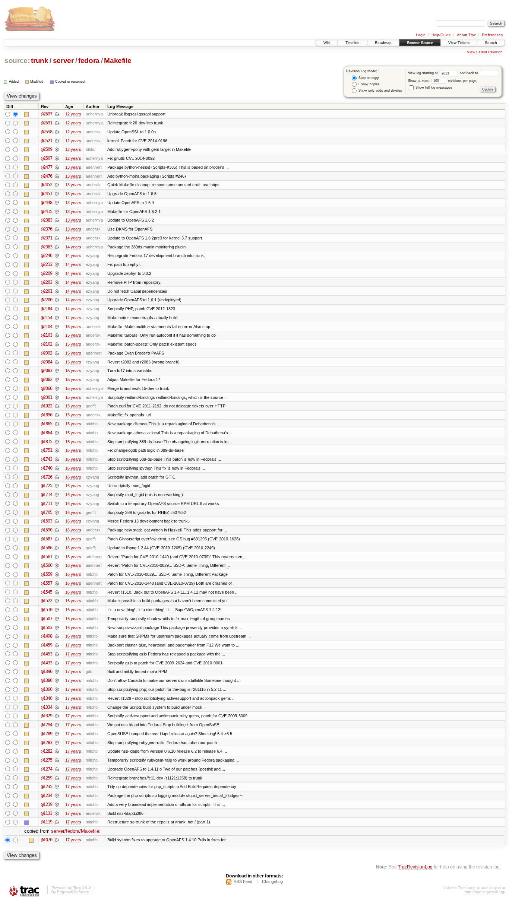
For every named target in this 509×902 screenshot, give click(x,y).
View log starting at (423, 73)
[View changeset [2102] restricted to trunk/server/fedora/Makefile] (57, 344)
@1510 (46, 609)
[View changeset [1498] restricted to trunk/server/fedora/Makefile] (57, 636)
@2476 (46, 176)
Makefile (117, 60)
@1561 (46, 556)
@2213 (46, 264)
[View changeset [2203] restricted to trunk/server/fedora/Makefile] (57, 282)
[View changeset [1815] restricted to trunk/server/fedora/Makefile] (57, 441)
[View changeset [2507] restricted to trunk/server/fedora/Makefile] (57, 158)
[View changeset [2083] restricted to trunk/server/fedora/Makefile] (57, 370)
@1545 (46, 592)
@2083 (46, 370)
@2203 (46, 282)
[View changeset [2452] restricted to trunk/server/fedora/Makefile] (57, 184)
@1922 (46, 406)
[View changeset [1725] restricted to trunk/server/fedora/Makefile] (57, 485)
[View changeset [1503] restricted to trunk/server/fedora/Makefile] (57, 627)
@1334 (46, 707)
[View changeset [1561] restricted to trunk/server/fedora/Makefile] (57, 556)
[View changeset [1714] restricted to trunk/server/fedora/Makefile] (57, 494)
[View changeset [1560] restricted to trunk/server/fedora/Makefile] (57, 565)
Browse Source (420, 43)
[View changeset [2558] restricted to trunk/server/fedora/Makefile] (57, 131)
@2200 (46, 299)
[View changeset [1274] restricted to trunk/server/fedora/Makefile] (57, 769)
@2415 (46, 211)
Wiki (326, 43)
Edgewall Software (73, 892)
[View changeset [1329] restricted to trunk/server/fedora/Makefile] (57, 715)
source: (17, 60)
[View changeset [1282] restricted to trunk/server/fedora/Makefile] (57, 751)
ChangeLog (272, 881)
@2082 (46, 379)
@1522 (46, 600)
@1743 (46, 459)
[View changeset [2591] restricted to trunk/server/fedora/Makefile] (57, 123)
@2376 (46, 229)
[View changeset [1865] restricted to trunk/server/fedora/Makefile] (57, 423)
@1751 (46, 450)
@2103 (46, 335)
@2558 (46, 131)
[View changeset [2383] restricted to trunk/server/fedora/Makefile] (57, 220)
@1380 (46, 680)
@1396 (46, 671)
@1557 (46, 583)
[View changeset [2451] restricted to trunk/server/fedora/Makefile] (57, 193)
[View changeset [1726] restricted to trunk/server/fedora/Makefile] (57, 477)
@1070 (46, 839)
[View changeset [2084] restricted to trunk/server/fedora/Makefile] (57, 362)
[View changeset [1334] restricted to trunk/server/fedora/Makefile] (57, 707)
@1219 (46, 804)
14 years (73, 238)
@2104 (46, 326)
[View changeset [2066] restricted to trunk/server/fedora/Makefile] (57, 388)
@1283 (46, 742)
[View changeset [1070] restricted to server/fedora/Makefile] (57, 839)
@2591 (46, 123)
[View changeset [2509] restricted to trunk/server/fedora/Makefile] (57, 149)
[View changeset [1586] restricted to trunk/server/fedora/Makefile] (57, 547)
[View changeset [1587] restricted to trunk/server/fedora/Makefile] (57, 538)
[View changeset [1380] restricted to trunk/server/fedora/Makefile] (57, 680)
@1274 (46, 769)
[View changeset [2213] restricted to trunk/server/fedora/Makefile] (57, 264)
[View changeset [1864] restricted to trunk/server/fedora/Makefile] (57, 432)
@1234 (46, 795)
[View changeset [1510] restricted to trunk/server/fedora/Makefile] (57, 609)
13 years (73, 167)
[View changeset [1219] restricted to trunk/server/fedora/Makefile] (57, 804)
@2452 (46, 184)
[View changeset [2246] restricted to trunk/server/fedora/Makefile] (57, 255)
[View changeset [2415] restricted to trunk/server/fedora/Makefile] (57, 211)
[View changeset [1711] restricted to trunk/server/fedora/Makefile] (57, 503)
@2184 (46, 308)
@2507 (46, 158)
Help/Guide (441, 35)
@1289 (46, 733)
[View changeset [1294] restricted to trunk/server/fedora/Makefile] (57, 724)
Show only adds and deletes (379, 90)
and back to (469, 73)
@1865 (46, 423)
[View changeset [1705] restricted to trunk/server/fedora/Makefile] (57, 512)
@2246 (46, 255)
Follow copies (368, 84)
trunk (39, 60)
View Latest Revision (485, 52)
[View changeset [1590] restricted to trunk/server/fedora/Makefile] (57, 530)
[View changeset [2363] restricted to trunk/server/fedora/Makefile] (57, 247)
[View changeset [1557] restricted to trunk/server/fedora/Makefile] (57, 583)
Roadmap (383, 43)
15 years (73, 326)
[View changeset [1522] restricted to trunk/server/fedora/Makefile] (57, 600)
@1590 (46, 530)
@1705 (46, 512)
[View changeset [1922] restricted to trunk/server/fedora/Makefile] (57, 406)
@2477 (46, 167)
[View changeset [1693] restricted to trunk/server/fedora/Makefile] (57, 521)
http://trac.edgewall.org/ (485, 892)
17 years (73, 645)
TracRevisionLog (415, 866)
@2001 (46, 397)
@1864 (46, 432)
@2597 (46, 114)
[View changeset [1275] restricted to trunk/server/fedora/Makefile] (57, 760)
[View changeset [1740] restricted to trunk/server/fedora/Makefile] (57, 468)
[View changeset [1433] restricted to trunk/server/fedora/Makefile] (57, 663)
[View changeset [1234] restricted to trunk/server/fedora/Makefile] (57, 795)
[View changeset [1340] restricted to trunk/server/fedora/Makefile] (57, 698)
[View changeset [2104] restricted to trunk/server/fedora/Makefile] (57, 326)
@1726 (46, 477)
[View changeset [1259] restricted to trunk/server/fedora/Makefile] (57, 778)
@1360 (46, 689)
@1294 (46, 724)
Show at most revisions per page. (442, 81)
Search (491, 43)
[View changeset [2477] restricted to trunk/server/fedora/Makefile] (57, 167)
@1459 (46, 645)
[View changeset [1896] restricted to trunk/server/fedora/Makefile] (57, 414)
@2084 (46, 362)
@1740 (46, 468)
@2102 (46, 344)
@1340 (46, 698)
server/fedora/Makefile (75, 831)
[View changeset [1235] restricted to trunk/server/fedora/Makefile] (57, 786)
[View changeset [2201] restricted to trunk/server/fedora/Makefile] (57, 291)
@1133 (46, 813)
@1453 (46, 654)
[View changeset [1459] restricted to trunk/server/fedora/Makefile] (57, 645)
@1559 (46, 574)
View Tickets (459, 43)
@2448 (46, 202)
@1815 (46, 441)
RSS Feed (243, 881)
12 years (73, 114)
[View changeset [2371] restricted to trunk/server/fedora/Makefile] (57, 238)
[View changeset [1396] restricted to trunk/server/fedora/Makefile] (57, 671)
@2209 (46, 273)
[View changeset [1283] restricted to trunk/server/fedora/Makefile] (57, 742)
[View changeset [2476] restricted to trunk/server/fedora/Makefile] (57, 176)
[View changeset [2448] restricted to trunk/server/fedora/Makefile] (57, 202)
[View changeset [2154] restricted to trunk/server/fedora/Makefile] (57, 317)
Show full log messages (433, 87)
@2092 (46, 353)
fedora (88, 60)
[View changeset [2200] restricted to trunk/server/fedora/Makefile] (57, 299)
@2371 (46, 238)
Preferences (492, 35)
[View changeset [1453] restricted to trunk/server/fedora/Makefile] (57, 654)
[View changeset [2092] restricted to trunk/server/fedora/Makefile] (57, 353)
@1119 (46, 822)
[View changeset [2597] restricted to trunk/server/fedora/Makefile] (57, 114)
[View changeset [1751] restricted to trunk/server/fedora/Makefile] (57, 450)
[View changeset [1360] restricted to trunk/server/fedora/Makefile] (57, 689)
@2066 (46, 388)
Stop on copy (368, 78)
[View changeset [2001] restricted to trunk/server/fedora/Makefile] (57, 397)
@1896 (46, 414)
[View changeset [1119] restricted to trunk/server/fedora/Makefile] (57, 822)
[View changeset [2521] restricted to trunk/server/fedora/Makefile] (57, 140)
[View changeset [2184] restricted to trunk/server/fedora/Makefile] (57, 308)
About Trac (466, 35)
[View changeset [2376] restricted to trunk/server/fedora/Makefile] (57, 229)
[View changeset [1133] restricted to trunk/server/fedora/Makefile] (57, 813)
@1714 (46, 494)
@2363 (46, 247)
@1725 (46, 485)
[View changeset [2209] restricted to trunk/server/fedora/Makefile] (57, 273)
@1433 (46, 663)
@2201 (46, 291)
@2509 (46, 149)
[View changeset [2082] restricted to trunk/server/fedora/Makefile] (57, 379)
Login (421, 35)
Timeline (352, 43)
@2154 (46, 317)
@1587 (46, 538)
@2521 (46, 140)
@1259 (46, 778)
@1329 (46, 715)
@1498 (46, 636)
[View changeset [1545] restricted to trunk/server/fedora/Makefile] (57, 592)
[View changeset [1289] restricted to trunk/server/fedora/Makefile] (57, 733)
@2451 (46, 193)
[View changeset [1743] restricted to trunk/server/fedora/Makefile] (57, 459)
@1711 (46, 503)
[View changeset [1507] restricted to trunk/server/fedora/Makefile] (57, 618)
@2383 (46, 220)
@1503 (46, 627)
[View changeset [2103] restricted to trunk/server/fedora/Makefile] (57, 335)
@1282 (46, 751)
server (63, 60)
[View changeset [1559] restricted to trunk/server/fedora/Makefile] (57, 574)
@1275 (46, 760)
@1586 (46, 547)
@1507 (46, 618)
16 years (73, 450)
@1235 (46, 786)
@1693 (46, 521)
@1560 (46, 565)
